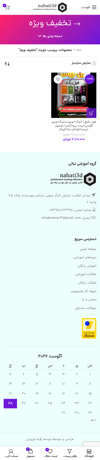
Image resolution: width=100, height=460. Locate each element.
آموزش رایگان (87, 266)
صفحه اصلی (88, 249)
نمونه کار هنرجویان (83, 291)
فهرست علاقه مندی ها (58, 79)
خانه (79, 50)
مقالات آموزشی (85, 274)
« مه (93, 420)
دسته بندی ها (52, 36)
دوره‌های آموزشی (84, 257)
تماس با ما (89, 299)
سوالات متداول (85, 308)
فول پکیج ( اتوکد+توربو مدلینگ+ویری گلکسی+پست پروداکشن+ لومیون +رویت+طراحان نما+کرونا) (74, 126)
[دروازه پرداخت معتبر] (89, 328)
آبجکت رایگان (87, 283)
